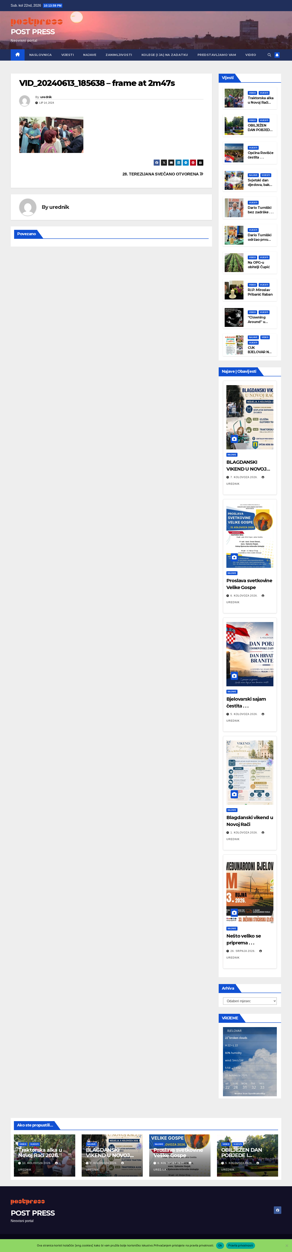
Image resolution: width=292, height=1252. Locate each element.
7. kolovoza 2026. (244, 477)
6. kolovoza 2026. (244, 595)
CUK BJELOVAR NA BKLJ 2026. (259, 352)
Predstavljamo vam (217, 55)
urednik (46, 97)
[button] (269, 55)
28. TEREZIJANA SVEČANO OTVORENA (161, 174)
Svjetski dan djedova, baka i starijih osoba (260, 184)
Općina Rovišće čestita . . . (260, 155)
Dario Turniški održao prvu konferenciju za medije (259, 241)
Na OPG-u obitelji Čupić (259, 264)
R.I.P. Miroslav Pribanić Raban (260, 292)
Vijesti (67, 55)
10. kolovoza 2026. (37, 1163)
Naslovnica (40, 55)
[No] (287, 1245)
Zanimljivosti (119, 55)
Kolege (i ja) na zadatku (165, 55)
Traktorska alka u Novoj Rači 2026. (260, 102)
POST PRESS (33, 31)
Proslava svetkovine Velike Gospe (178, 1152)
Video (250, 55)
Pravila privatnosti (240, 1245)
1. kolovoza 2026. (244, 832)
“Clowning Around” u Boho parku (257, 321)
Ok (220, 1245)
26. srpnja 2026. (243, 951)
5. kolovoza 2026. (244, 714)
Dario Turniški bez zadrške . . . (260, 210)
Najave (89, 55)
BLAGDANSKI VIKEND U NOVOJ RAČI (246, 469)
